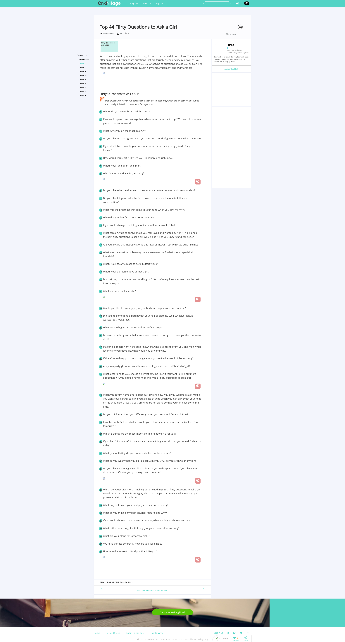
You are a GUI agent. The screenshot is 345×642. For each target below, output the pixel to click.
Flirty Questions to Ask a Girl (84, 59)
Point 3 (83, 71)
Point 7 (83, 87)
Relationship (108, 33)
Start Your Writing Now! (172, 612)
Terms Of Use (113, 632)
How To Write (156, 632)
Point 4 (83, 75)
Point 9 (83, 95)
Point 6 (83, 83)
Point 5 (83, 79)
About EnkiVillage (135, 632)
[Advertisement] (152, 83)
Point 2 (83, 67)
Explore (159, 3)
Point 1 (83, 63)
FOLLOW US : (218, 633)
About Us (147, 3)
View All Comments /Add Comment (152, 590)
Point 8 (83, 91)
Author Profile (231, 69)
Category (133, 3)
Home (97, 632)
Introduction (82, 55)
